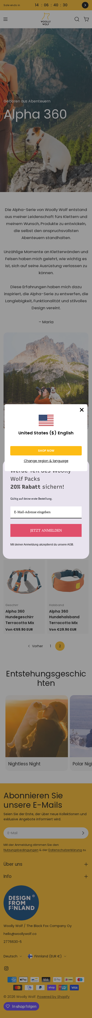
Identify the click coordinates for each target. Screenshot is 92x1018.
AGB (70, 544)
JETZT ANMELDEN (46, 530)
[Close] (82, 409)
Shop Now (46, 451)
